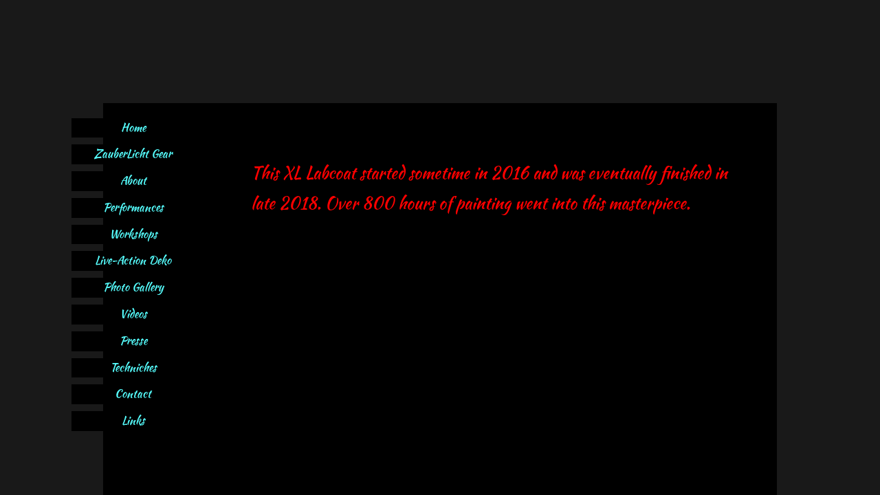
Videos (133, 314)
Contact (133, 394)
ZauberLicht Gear (133, 154)
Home (133, 127)
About (133, 180)
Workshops (133, 234)
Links (133, 420)
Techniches (133, 367)
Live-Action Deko (133, 260)
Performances (133, 207)
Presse (133, 341)
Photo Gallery (133, 287)
